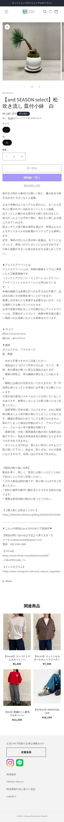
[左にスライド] (24, 86)
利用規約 (11, 774)
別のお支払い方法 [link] (32, 185)
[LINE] (19, 762)
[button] (6, 11)
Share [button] (9, 581)
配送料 (10, 118)
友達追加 (26, 752)
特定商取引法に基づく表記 (21, 789)
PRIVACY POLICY (15, 781)
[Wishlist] (51, 11)
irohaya (26, 816)
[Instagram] (10, 762)
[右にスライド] (39, 86)
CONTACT (11, 796)
